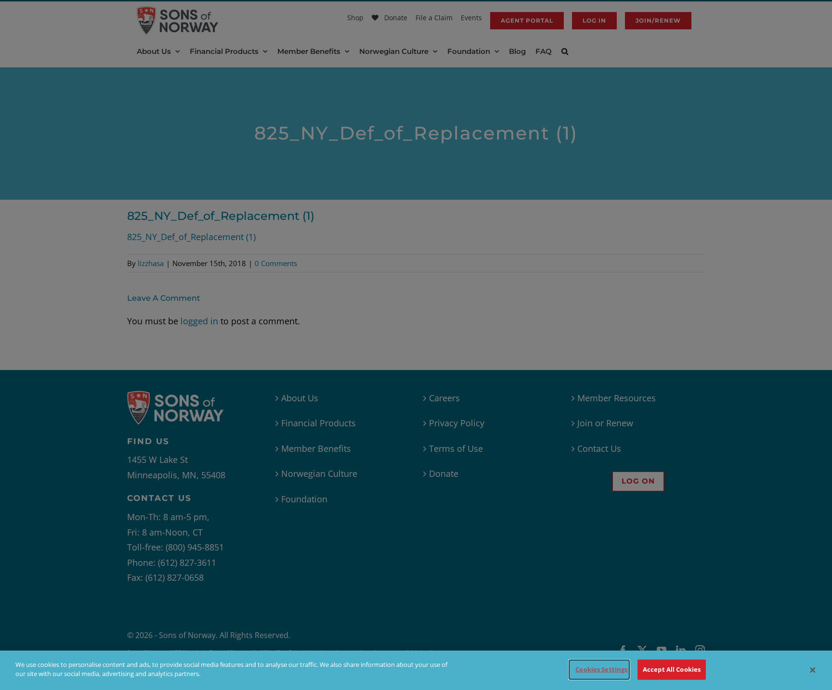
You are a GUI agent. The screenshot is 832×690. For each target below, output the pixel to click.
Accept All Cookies (672, 669)
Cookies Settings (601, 669)
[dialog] (416, 670)
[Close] (813, 670)
